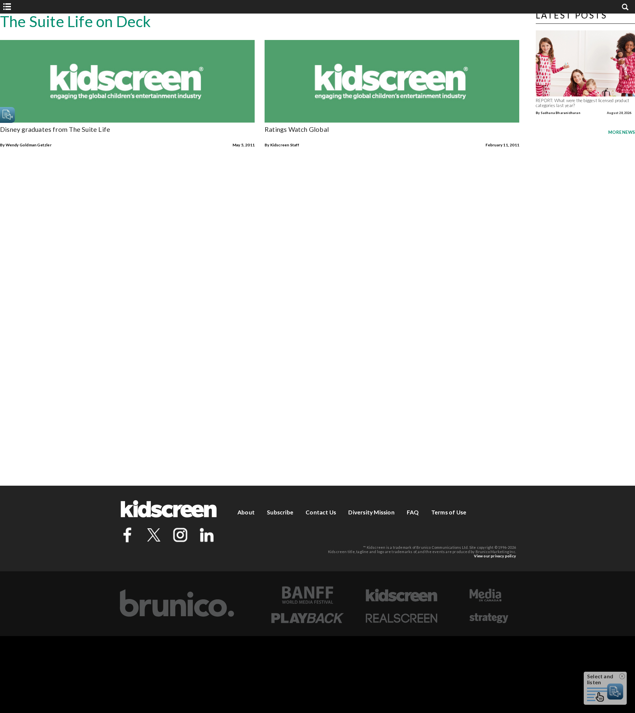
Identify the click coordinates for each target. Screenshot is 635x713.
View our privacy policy (495, 556)
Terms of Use (448, 512)
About (246, 512)
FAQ (413, 512)
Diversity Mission (371, 512)
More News (621, 132)
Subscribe (280, 512)
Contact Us (321, 512)
